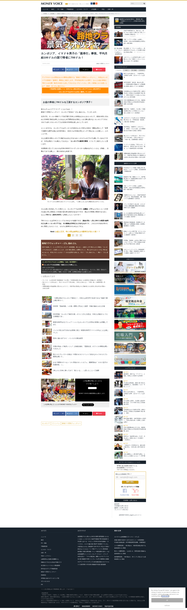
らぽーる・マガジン (87, 541)
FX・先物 (60, 9)
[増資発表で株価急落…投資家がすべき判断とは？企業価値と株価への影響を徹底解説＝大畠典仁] (118, 224)
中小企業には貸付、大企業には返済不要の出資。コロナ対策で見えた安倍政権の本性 (134, 402)
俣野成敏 (88, 551)
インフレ (92, 559)
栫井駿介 (80, 551)
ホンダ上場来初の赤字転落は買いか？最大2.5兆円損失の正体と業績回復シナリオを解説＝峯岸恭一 (135, 214)
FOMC (88, 559)
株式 (52, 9)
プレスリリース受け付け (121, 509)
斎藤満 (84, 559)
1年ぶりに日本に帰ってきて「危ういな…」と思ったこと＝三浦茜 (76, 370)
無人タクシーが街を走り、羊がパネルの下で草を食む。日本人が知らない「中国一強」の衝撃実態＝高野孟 (134, 137)
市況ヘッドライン (46, 556)
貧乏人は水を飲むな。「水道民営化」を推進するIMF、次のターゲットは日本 (134, 75)
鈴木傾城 (96, 562)
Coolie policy (165, 596)
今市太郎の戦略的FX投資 (93, 564)
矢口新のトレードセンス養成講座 (50, 565)
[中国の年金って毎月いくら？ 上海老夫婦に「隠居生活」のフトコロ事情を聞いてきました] (47, 348)
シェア (56, 69)
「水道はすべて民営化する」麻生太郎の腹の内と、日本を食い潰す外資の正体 (134, 446)
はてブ (70, 69)
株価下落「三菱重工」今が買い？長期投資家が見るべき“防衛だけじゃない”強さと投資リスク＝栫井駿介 (134, 111)
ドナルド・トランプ (102, 554)
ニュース (45, 9)
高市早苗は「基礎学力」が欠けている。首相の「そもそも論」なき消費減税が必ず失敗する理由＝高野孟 (134, 128)
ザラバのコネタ (45, 581)
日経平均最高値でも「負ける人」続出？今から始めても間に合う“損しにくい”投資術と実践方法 (135, 32)
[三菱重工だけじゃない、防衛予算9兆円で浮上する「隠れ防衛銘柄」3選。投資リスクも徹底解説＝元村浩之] (118, 197)
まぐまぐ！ (71, 589)
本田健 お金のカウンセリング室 (50, 578)
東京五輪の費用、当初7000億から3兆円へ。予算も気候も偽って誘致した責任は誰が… (135, 420)
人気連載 (93, 9)
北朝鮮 (107, 559)
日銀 (92, 544)
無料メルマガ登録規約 (121, 474)
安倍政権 (104, 539)
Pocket (99, 69)
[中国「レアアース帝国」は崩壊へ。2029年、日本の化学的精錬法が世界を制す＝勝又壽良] (118, 188)
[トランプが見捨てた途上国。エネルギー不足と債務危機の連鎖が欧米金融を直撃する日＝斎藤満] (118, 206)
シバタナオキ (87, 539)
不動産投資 (70, 9)
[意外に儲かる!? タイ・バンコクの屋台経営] (47, 339)
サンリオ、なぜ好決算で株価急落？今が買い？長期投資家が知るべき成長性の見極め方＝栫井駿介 (72, 280)
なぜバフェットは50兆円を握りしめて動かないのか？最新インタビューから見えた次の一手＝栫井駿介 (134, 59)
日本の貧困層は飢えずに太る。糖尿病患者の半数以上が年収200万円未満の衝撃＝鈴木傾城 (134, 102)
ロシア (94, 554)
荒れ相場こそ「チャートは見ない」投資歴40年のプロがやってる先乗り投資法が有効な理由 (134, 50)
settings (167, 605)
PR (42, 584)
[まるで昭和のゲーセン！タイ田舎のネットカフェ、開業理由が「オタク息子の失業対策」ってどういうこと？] (47, 364)
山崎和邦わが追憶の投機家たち (50, 559)
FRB (100, 539)
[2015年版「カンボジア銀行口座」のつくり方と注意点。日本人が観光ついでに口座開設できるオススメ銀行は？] (47, 315)
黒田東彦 (105, 549)
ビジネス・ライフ (82, 9)
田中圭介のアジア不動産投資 (49, 568)
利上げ (103, 546)
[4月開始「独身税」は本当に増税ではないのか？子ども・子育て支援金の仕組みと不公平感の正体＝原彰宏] (118, 242)
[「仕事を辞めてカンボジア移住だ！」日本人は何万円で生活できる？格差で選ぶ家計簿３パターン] (47, 299)
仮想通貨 (80, 536)
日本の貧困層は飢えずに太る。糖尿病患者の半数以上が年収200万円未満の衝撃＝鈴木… (135, 429)
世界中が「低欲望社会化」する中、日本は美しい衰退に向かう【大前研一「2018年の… (134, 438)
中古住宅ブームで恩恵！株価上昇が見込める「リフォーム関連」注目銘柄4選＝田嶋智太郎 (135, 169)
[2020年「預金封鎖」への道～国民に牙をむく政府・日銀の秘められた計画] (47, 307)
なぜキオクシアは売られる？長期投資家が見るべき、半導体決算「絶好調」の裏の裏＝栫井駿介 (134, 119)
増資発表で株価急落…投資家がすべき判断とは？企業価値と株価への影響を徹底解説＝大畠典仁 (134, 224)
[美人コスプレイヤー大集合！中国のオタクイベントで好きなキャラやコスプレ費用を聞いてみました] (47, 356)
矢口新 (79, 559)
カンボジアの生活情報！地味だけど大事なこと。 (61, 265)
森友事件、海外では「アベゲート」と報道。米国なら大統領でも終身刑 (134, 374)
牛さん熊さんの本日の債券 (90, 536)
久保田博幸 (82, 564)
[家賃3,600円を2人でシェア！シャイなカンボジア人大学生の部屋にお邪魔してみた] (47, 323)
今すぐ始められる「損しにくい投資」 (79, 4)
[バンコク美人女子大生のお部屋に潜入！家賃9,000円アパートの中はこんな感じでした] (47, 331)
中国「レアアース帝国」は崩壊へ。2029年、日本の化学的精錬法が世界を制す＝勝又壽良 (134, 41)
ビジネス (142, 70)
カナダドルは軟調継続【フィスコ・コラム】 (127, 536)
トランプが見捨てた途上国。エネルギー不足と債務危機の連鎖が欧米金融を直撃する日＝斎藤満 (134, 205)
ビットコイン (88, 554)
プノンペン (56, 423)
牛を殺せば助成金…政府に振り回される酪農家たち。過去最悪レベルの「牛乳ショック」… (134, 384)
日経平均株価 (95, 539)
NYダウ (99, 546)
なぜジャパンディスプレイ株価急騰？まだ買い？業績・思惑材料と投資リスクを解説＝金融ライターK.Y (134, 251)
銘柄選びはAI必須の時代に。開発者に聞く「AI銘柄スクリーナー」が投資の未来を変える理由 (132, 21)
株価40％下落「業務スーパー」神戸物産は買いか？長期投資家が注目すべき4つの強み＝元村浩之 (135, 178)
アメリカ (106, 556)
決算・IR (110, 9)
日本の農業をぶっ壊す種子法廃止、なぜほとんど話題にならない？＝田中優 (134, 455)
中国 (93, 549)
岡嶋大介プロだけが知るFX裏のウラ (51, 562)
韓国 (84, 551)
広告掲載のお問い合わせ (121, 506)
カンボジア (46, 423)
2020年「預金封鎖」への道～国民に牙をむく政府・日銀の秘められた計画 (79, 306)
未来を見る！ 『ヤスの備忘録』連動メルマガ (90, 556)
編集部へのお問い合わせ (121, 508)
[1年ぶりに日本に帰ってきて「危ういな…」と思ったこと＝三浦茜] (47, 372)
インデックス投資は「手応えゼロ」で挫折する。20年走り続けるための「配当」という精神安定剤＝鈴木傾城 (134, 146)
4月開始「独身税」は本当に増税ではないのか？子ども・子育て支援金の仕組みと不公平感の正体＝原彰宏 (135, 242)
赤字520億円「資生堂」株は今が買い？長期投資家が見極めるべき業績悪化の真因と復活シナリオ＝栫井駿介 (134, 84)
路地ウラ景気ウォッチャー (103, 63)
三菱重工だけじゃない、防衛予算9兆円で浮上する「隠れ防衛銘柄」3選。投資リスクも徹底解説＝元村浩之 (135, 196)
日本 (95, 546)
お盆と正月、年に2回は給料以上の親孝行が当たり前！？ (77, 232)
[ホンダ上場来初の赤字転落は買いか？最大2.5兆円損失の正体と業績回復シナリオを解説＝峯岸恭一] (118, 215)
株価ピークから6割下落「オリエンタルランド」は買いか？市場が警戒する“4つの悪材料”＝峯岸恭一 (135, 233)
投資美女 (43, 575)
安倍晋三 (100, 544)
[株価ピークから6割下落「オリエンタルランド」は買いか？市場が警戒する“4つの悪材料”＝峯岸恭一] (118, 233)
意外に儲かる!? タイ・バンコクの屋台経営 (68, 338)
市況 (103, 9)
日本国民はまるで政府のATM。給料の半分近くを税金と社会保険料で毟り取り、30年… (134, 411)
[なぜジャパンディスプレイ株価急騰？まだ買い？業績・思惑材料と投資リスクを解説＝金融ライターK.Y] (118, 252)
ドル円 (97, 559)
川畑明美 (102, 559)
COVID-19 (96, 541)
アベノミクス (98, 549)
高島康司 (90, 546)
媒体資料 (116, 504)
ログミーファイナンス (85, 562)
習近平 (95, 544)
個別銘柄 (103, 564)
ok (167, 600)
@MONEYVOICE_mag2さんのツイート (130, 515)
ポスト (86, 69)
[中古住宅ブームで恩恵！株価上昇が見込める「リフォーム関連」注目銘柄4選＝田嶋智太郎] (118, 170)
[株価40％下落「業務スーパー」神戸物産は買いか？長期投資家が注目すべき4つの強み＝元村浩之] (118, 179)
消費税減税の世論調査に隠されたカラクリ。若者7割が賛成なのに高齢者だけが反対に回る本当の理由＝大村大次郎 (135, 155)
